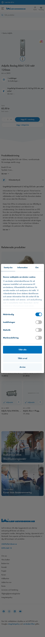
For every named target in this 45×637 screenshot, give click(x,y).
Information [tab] (22, 267)
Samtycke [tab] (8, 267)
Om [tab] (37, 267)
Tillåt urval (22, 358)
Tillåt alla (22, 349)
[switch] (38, 322)
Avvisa (23, 367)
